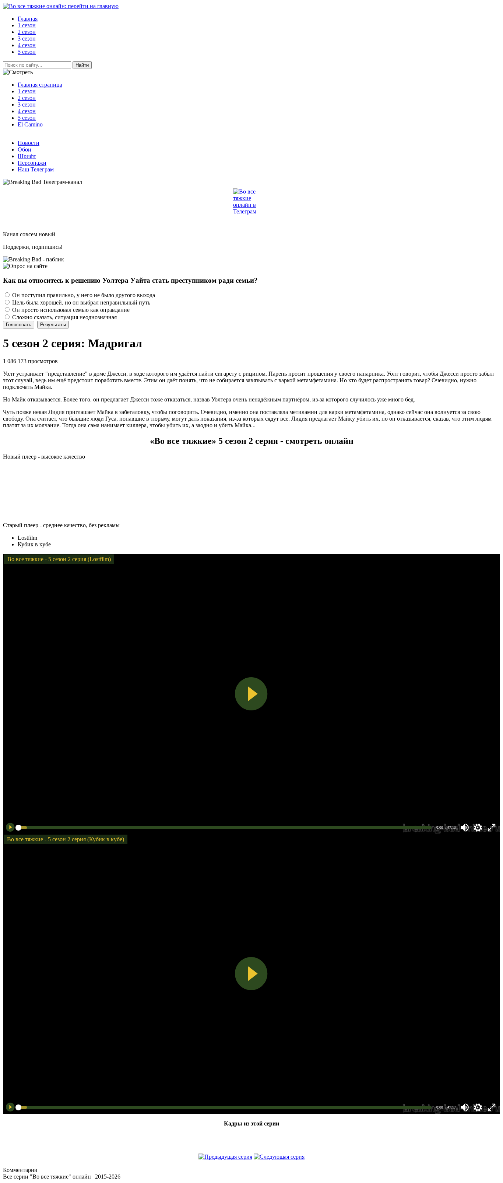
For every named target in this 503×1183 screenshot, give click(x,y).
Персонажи (32, 163)
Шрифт (27, 156)
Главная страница (40, 84)
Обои (24, 149)
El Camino (30, 124)
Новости (28, 143)
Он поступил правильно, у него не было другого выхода (83, 295)
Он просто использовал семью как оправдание (70, 310)
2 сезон (27, 98)
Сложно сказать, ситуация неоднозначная (64, 317)
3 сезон (27, 104)
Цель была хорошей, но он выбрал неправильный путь (80, 302)
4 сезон (27, 111)
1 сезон (27, 91)
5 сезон (27, 118)
